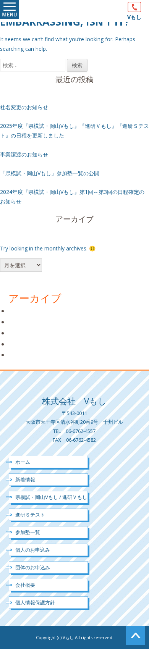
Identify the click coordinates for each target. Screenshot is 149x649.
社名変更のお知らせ (24, 107)
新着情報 (25, 479)
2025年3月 (23, 322)
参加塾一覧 (27, 532)
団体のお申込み (32, 567)
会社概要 (25, 584)
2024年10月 (24, 333)
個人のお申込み (32, 549)
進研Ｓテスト (30, 514)
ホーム (22, 461)
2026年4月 (23, 311)
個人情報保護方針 (35, 602)
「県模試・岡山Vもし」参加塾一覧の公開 (49, 173)
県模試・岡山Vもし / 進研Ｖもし (51, 497)
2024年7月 (23, 344)
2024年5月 (23, 354)
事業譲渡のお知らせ (24, 154)
